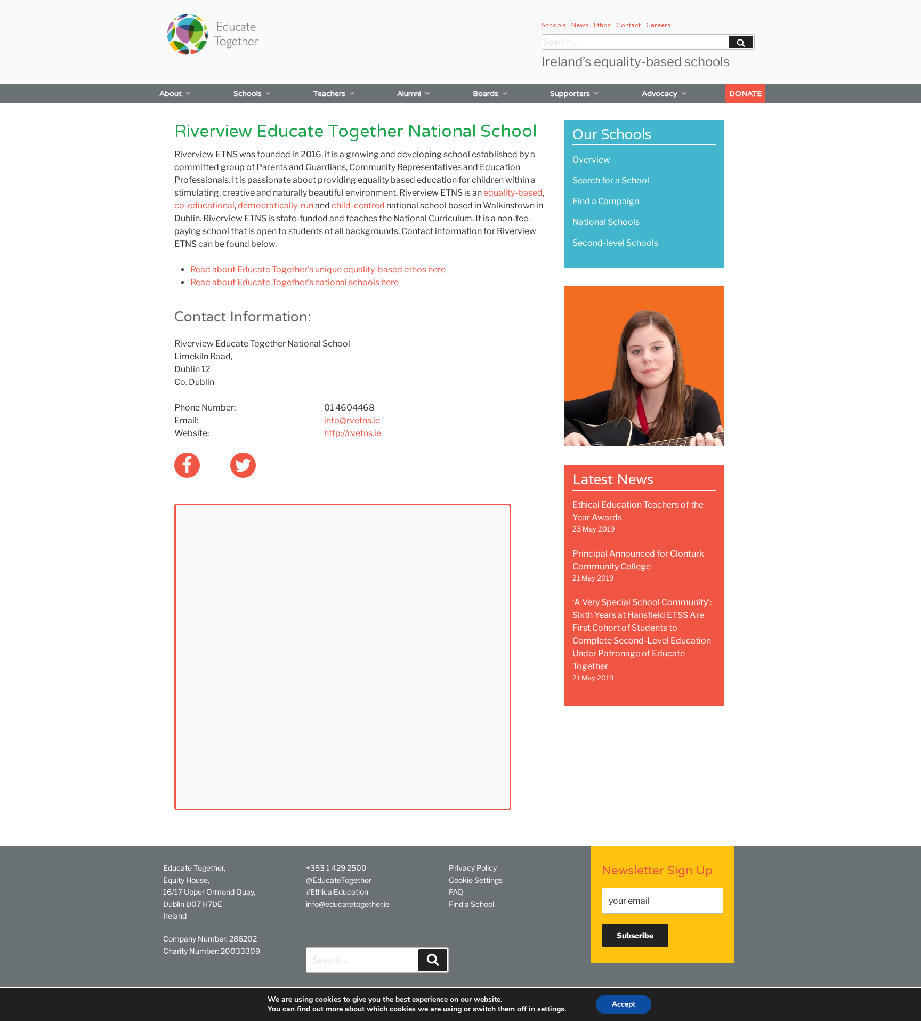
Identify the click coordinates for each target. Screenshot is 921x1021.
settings (550, 1009)
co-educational (204, 205)
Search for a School (610, 180)
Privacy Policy (473, 867)
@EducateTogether (338, 880)
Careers (658, 25)
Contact (628, 25)
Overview (591, 160)
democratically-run (275, 205)
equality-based (513, 193)
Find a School (471, 904)
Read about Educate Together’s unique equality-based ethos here (318, 269)
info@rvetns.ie (352, 420)
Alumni (409, 93)
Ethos (602, 25)
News (579, 25)
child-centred (358, 205)
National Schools (606, 222)
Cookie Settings (476, 880)
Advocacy (659, 93)
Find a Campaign (605, 201)
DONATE (745, 93)
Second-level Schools (615, 243)
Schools (554, 25)
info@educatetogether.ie (348, 904)
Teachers (329, 93)
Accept (623, 1004)
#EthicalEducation (337, 891)
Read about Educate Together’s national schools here (294, 282)
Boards (485, 93)
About (170, 93)
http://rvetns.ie (352, 433)
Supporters (570, 93)
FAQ (456, 891)
